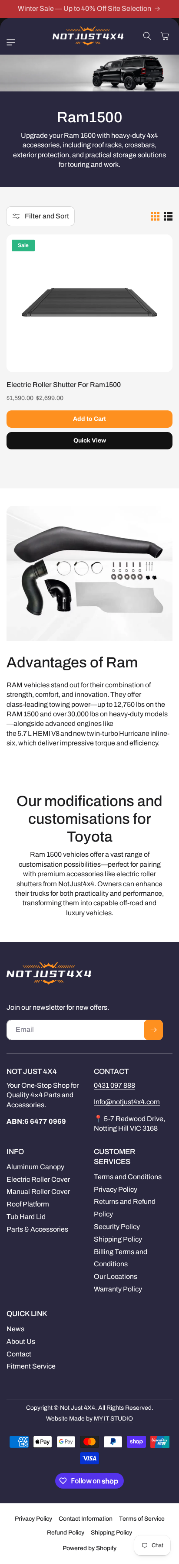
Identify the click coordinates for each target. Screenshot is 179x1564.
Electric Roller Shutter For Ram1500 (64, 384)
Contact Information (86, 1518)
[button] (13, 42)
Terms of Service (142, 1518)
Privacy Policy (33, 1518)
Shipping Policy (111, 1532)
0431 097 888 (114, 1085)
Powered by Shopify (89, 1548)
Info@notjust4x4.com (127, 1102)
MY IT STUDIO (113, 1418)
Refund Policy (65, 1532)
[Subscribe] (153, 1030)
